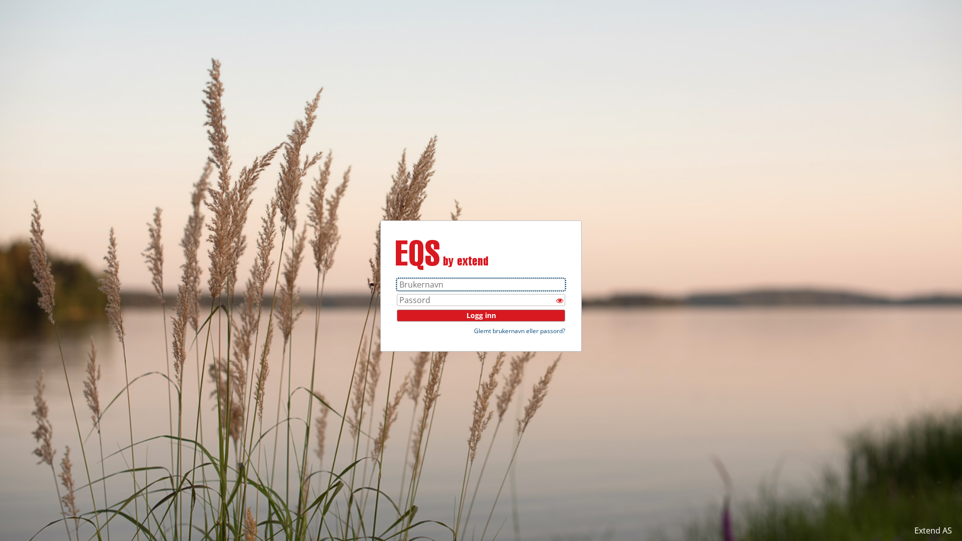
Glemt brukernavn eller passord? (519, 331)
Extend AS (933, 530)
